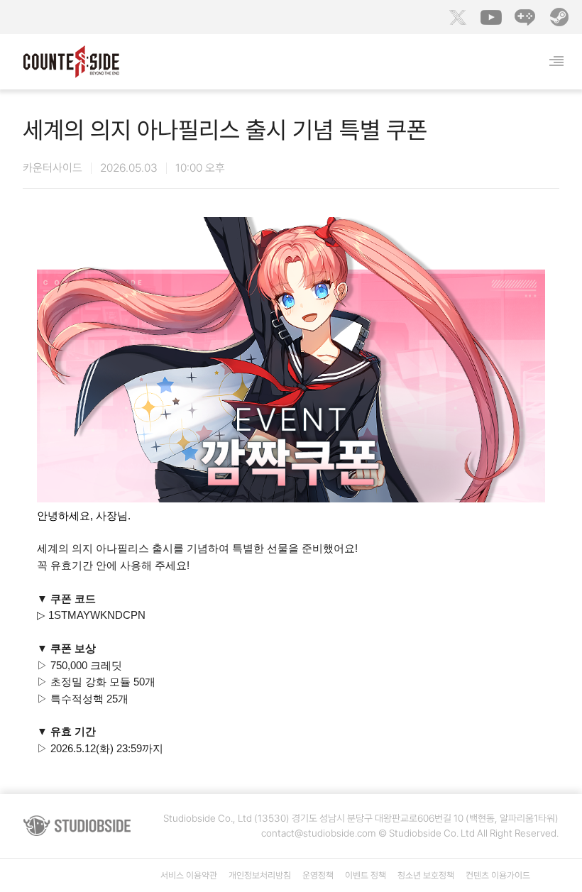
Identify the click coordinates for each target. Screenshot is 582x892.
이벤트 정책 (365, 875)
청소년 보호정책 (425, 875)
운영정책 (318, 875)
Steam (559, 17)
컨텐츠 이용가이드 (498, 875)
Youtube (491, 17)
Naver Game (525, 17)
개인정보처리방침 (260, 875)
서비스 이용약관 (188, 875)
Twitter (457, 17)
